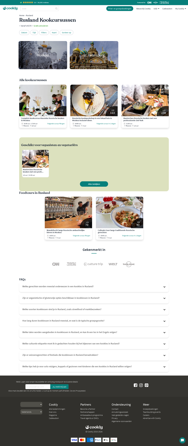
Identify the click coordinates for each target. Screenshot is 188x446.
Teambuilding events (152, 412)
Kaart (54, 32)
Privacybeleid (80, 391)
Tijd (34, 32)
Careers (146, 415)
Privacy (115, 418)
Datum (24, 32)
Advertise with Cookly (152, 418)
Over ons (52, 412)
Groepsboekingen (150, 409)
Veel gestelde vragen (120, 415)
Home (21, 15)
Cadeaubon (167, 8)
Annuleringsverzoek (120, 412)
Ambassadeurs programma (91, 415)
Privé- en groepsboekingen (119, 8)
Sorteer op (66, 32)
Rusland (29, 15)
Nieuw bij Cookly (143, 8)
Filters (44, 32)
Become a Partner (87, 409)
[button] (34, 2)
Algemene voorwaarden (122, 421)
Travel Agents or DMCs (89, 418)
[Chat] (182, 440)
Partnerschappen (87, 412)
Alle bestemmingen (57, 409)
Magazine (53, 415)
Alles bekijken (94, 184)
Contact (115, 409)
